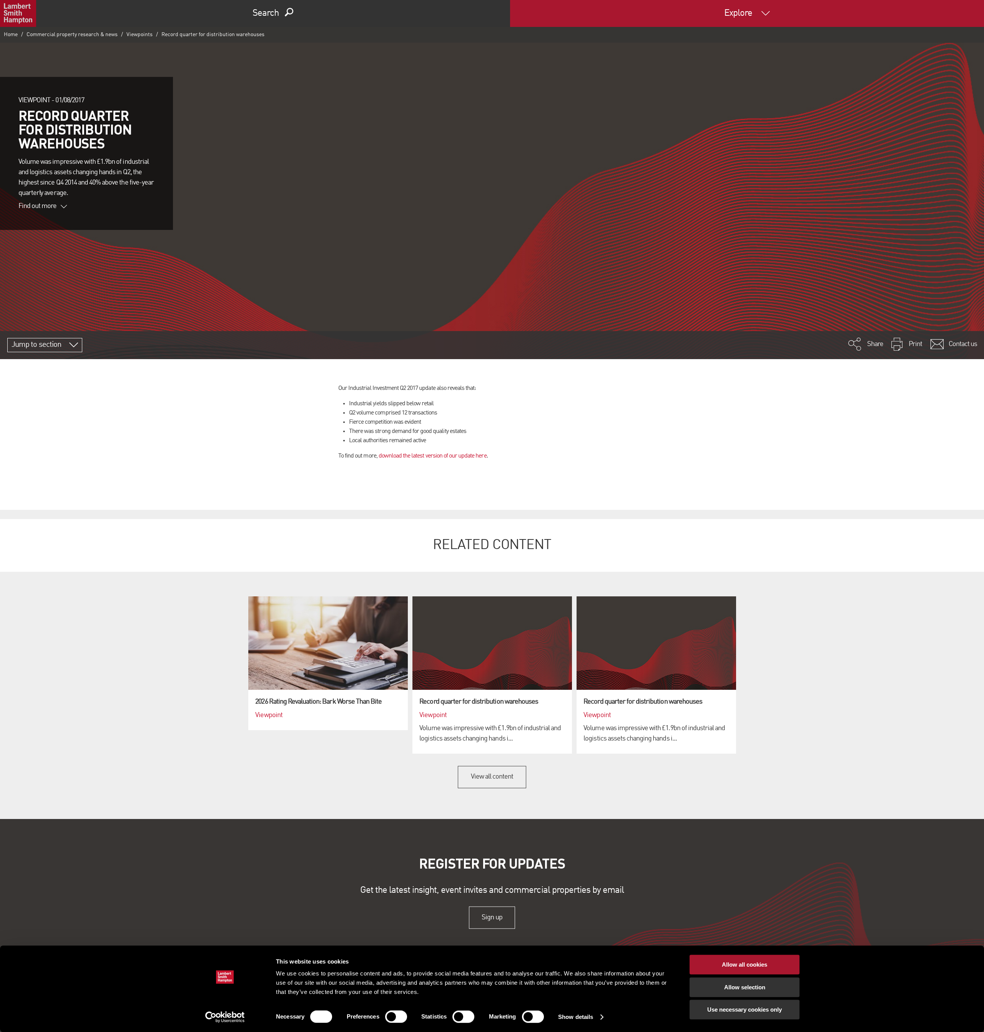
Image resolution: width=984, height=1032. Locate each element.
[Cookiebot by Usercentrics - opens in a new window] (225, 1017)
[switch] (396, 1016)
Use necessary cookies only (744, 1009)
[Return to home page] (18, 13)
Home (11, 34)
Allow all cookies (744, 964)
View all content (492, 776)
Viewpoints (139, 34)
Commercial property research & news (72, 34)
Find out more (37, 206)
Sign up (492, 917)
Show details (575, 1017)
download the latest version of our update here (433, 456)
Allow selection (744, 987)
